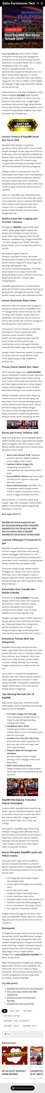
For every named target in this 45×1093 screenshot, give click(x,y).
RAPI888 (21, 95)
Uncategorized (13, 30)
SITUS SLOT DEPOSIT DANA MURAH (14, 1072)
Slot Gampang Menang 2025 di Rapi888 (20, 525)
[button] (42, 3)
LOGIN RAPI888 (34, 372)
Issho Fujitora (10, 1078)
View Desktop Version (24, 1088)
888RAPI (17, 227)
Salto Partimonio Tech (18, 3)
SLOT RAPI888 (22, 598)
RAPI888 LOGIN (11, 1026)
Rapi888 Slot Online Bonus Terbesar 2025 (21, 534)
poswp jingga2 (37, 1078)
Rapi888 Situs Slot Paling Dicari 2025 (19, 528)
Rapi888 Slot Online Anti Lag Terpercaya (25, 988)
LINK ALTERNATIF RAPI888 (27, 954)
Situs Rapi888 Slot (10, 53)
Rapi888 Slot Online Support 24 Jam (18, 522)
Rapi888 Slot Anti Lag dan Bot (20, 1003)
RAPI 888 (14, 1011)
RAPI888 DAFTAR (12, 1016)
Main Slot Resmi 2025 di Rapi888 (17, 531)
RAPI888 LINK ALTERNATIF (17, 1021)
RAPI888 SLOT (29, 1026)
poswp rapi (13, 44)
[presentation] (39, 1063)
